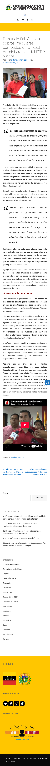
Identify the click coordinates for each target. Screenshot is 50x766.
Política (6, 616)
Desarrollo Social (9, 578)
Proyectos (7, 620)
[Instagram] (32, 19)
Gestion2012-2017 (18, 457)
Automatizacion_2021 (11, 63)
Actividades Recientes (11, 564)
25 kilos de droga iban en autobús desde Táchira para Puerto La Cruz (36, 472)
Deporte (6, 574)
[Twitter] (23, 19)
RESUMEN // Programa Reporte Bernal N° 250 (21, 538)
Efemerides (7, 592)
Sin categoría (8, 634)
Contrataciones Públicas (12, 569)
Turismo (6, 639)
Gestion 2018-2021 (10, 597)
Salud (5, 625)
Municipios (7, 611)
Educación (7, 588)
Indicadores (7, 606)
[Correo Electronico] (18, 19)
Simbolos (6, 630)
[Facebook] (27, 19)
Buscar (5, 493)
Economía (7, 583)
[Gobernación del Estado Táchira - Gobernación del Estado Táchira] (25, 7)
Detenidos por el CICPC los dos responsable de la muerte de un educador (13, 472)
